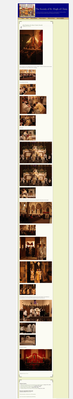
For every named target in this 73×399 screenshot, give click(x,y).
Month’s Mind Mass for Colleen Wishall (27, 386)
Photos (27, 373)
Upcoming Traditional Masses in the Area (27, 385)
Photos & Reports (42, 18)
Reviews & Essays (51, 18)
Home (23, 18)
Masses (24, 373)
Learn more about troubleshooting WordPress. (28, 396)
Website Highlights (60, 18)
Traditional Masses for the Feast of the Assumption (29, 388)
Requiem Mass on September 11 (26, 387)
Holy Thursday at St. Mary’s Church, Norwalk (32, 25)
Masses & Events (34, 18)
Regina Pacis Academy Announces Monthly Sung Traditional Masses (32, 384)
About (27, 18)
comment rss (28, 391)
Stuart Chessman (28, 26)
